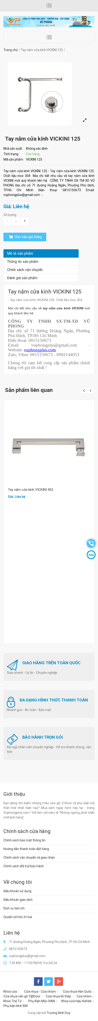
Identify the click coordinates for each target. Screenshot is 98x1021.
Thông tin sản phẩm (22, 261)
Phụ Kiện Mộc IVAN (41, 1001)
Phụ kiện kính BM (15, 1006)
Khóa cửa (10, 991)
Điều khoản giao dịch (18, 899)
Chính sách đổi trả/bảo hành (23, 866)
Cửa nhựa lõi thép (58, 996)
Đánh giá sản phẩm (22, 278)
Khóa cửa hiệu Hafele (76, 1001)
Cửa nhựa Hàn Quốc (77, 991)
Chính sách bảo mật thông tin (24, 840)
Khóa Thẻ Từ (12, 1001)
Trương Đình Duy (58, 1013)
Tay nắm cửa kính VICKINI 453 (30, 490)
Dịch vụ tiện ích (14, 908)
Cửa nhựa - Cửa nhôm (40, 991)
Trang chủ (10, 50)
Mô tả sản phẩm (20, 253)
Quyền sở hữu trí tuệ (17, 917)
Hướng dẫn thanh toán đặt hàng (26, 849)
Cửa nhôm (84, 996)
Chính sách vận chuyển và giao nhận (29, 857)
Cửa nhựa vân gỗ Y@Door (21, 996)
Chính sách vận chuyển (25, 270)
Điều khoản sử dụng (17, 891)
